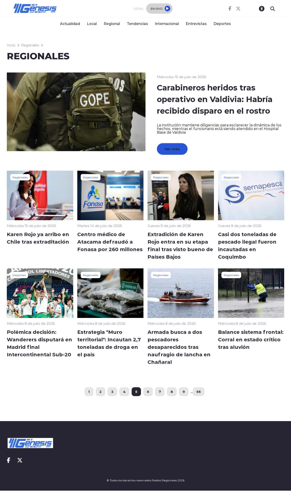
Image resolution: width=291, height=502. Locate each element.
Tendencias (137, 23)
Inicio (11, 45)
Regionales (30, 45)
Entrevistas (196, 23)
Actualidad (70, 23)
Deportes (222, 23)
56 (198, 391)
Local (92, 23)
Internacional (167, 23)
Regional (112, 23)
